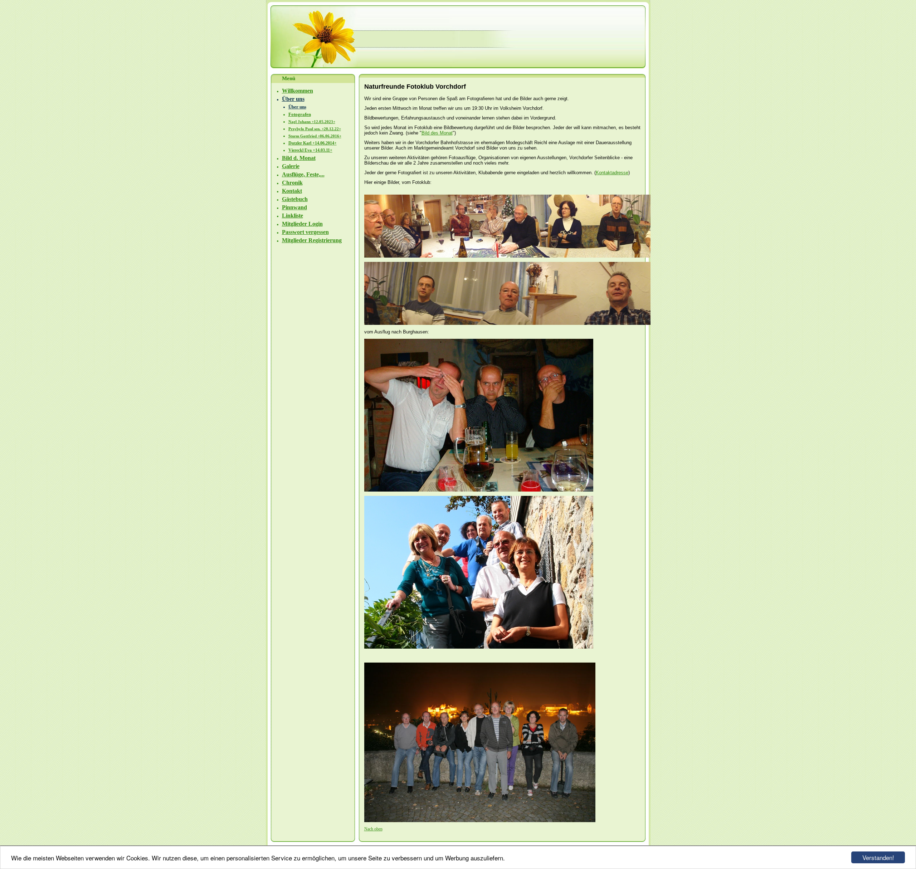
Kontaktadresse (612, 172)
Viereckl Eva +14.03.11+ (310, 150)
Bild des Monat (437, 133)
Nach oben (373, 828)
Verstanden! (878, 857)
